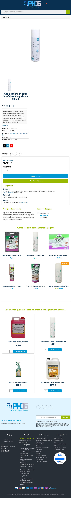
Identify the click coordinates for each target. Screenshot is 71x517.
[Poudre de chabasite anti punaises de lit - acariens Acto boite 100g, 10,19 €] (35, 276)
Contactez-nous (22, 202)
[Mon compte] (42, 4)
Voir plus (5, 125)
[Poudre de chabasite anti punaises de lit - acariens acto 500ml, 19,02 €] (12, 276)
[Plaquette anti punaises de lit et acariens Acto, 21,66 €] (12, 245)
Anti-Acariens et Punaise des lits (15, 134)
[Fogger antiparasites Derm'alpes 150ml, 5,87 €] (59, 276)
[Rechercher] (68, 12)
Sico (9, 137)
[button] (45, 4)
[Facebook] (38, 407)
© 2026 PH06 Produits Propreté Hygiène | (19, 494)
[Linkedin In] (46, 407)
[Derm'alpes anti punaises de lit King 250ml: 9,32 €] (53, 331)
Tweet (15, 153)
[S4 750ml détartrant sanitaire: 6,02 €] (18, 372)
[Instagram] (42, 407)
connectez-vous (8, 192)
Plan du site (60, 494)
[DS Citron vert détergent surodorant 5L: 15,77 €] (53, 372)
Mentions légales (35, 494)
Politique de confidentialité (48, 494)
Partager (10, 153)
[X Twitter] (50, 407)
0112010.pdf (44, 216)
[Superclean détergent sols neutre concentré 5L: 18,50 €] (18, 332)
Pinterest (19, 153)
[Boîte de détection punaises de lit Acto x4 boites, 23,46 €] (59, 245)
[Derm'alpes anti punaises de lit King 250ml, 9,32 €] (35, 245)
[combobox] (32, 12)
